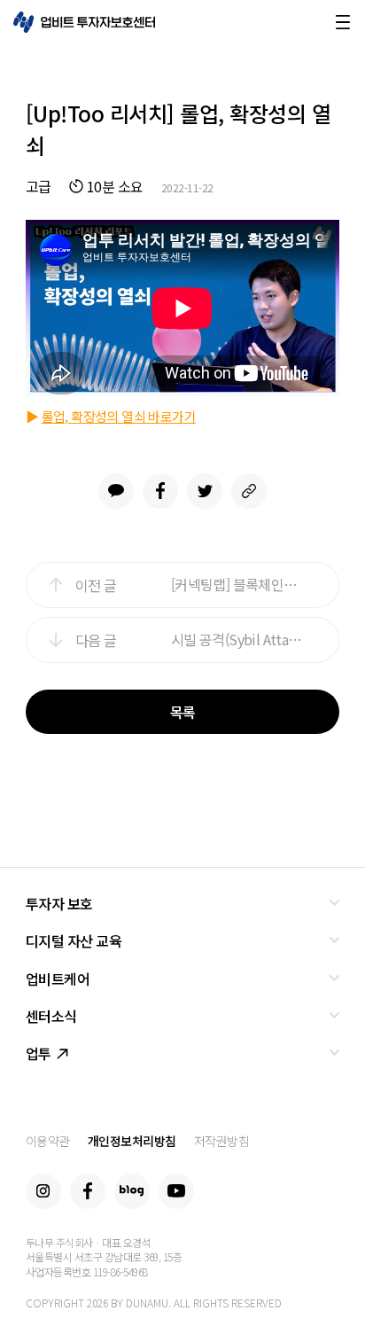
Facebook (160, 491)
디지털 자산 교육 (74, 940)
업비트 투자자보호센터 (84, 22)
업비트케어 (58, 978)
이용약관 (48, 1141)
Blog (132, 1191)
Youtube (176, 1191)
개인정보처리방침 (132, 1141)
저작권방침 (222, 1141)
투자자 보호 (59, 903)
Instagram (43, 1191)
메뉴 (343, 22)
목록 (183, 711)
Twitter (204, 491)
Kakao (116, 491)
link (249, 491)
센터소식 (51, 1016)
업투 (38, 1053)
